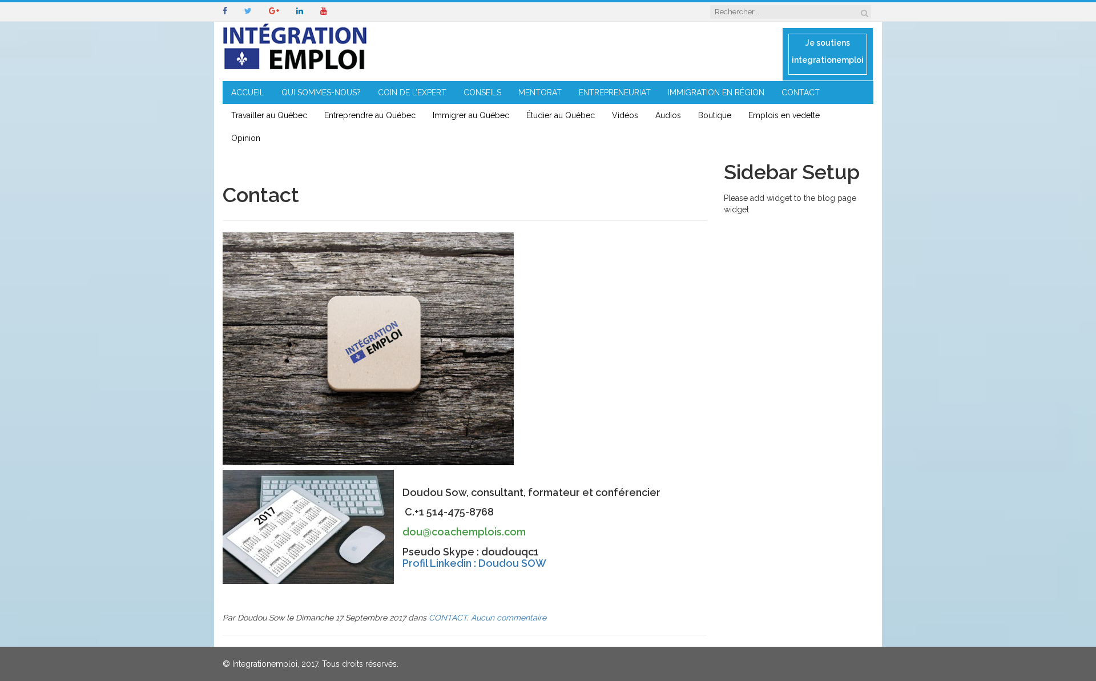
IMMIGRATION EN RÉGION (716, 92)
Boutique (714, 115)
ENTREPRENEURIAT (615, 92)
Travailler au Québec (269, 115)
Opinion (245, 138)
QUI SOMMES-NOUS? (321, 92)
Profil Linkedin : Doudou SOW (474, 563)
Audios (668, 115)
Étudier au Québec (560, 115)
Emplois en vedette (784, 115)
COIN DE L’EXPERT (412, 92)
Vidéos (625, 115)
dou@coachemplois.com (464, 532)
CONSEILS (482, 92)
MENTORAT (540, 92)
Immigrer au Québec (471, 115)
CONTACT (800, 92)
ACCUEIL (247, 92)
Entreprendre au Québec (370, 115)
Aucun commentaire (508, 617)
